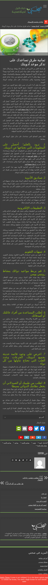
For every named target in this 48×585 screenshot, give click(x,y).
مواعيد (16, 443)
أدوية (40, 443)
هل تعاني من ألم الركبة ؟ (14, 483)
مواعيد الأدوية (7, 443)
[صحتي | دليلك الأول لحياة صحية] (24, 8)
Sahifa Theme (5, 577)
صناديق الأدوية (25, 443)
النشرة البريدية (41, 501)
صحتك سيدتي (43, 562)
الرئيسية (43, 26)
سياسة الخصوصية (41, 509)
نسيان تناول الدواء (42, 445)
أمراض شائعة (43, 558)
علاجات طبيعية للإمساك (35, 22)
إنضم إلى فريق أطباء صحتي (37, 505)
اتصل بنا (44, 497)
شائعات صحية (43, 573)
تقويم (34, 443)
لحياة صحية (35, 26)
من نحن (44, 494)
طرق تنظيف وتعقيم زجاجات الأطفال (33, 478)
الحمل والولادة (43, 570)
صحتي (44, 533)
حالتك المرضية (32, 156)
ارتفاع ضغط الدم (23, 109)
